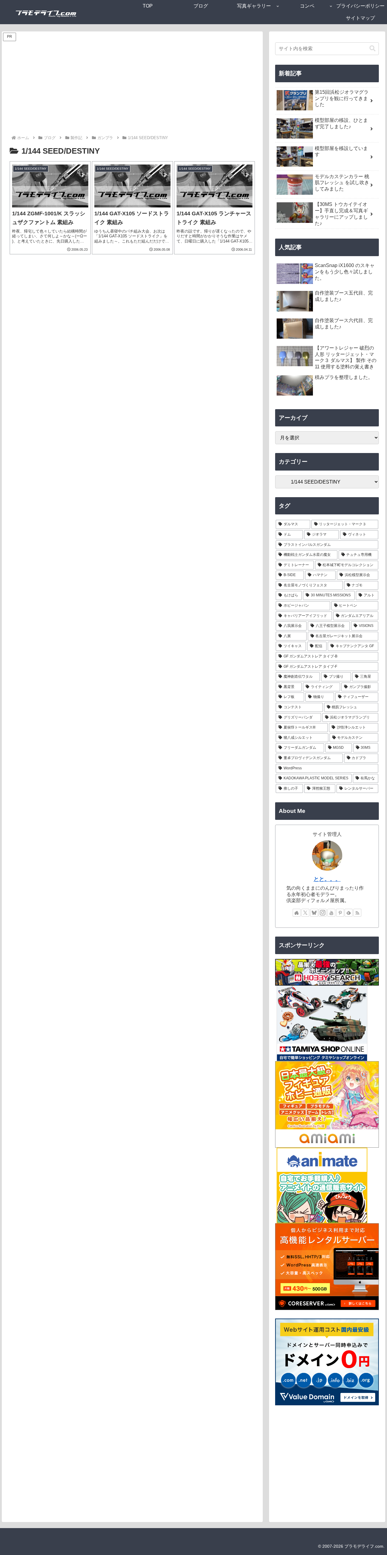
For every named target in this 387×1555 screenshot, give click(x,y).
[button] (372, 48)
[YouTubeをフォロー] (331, 913)
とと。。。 (327, 879)
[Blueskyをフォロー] (314, 913)
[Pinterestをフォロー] (340, 913)
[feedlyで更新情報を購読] (349, 913)
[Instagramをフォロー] (323, 913)
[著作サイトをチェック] (297, 913)
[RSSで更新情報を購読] (357, 913)
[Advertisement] (132, 89)
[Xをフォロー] (305, 913)
